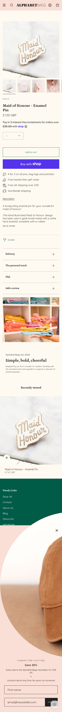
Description (8, 198)
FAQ (8, 277)
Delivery (10, 254)
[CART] (57, 5)
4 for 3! (6, 99)
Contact (7, 502)
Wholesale (9, 524)
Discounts (8, 518)
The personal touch (16, 265)
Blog (5, 513)
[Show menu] (5, 5)
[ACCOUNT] (50, 5)
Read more (9, 226)
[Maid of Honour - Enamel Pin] (31, 430)
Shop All (7, 496)
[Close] (57, 530)
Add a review (12, 288)
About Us (8, 507)
